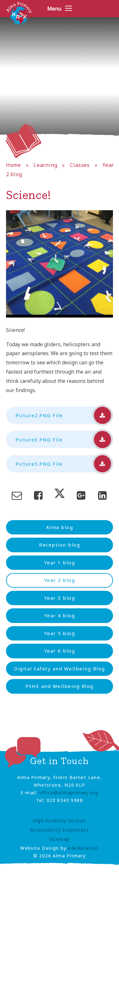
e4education (83, 848)
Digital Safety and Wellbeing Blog (59, 668)
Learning (45, 164)
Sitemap (60, 839)
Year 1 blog (59, 562)
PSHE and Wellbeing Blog (59, 686)
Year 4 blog (59, 615)
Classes (80, 164)
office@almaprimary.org (68, 793)
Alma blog (59, 527)
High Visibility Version (59, 821)
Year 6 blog (59, 651)
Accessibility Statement (59, 830)
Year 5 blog (59, 633)
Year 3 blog (59, 598)
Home (13, 164)
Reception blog (59, 544)
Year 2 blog (59, 580)
